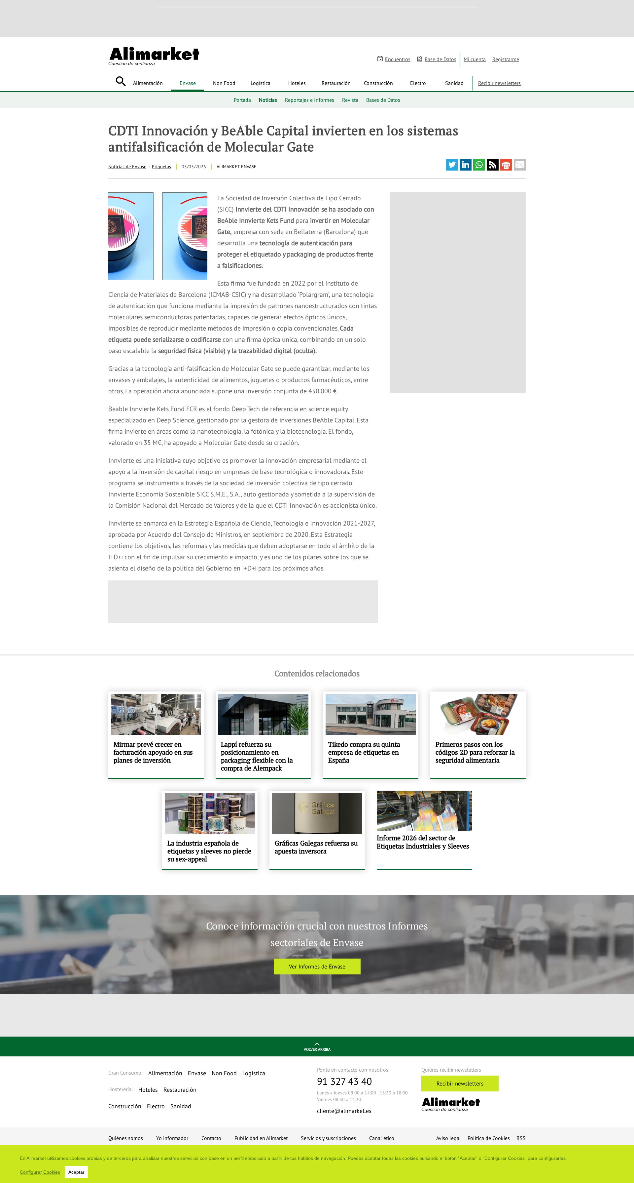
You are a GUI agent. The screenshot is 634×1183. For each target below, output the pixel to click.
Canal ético (381, 1138)
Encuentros (397, 59)
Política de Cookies (489, 1138)
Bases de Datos (383, 100)
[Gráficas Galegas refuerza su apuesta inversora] (317, 830)
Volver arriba (317, 1049)
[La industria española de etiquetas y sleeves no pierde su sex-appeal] (210, 830)
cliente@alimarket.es (344, 1111)
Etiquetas (161, 167)
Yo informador (172, 1138)
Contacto (211, 1138)
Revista (350, 100)
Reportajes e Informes (309, 100)
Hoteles (297, 83)
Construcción (378, 83)
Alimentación (148, 83)
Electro (418, 83)
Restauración (336, 83)
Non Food (224, 83)
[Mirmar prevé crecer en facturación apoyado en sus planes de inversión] (156, 734)
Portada (242, 100)
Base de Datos (440, 59)
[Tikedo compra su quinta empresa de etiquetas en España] (370, 734)
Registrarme (505, 59)
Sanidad (454, 83)
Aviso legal (448, 1138)
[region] (317, 1164)
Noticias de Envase (127, 167)
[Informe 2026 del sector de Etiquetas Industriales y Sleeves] (424, 830)
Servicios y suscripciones (328, 1138)
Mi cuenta (475, 59)
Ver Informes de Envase (317, 966)
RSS (521, 1138)
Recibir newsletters (499, 83)
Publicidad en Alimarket (261, 1138)
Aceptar (76, 1172)
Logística (260, 83)
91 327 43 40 (344, 1081)
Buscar (120, 81)
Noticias (268, 100)
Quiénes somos (125, 1138)
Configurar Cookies (40, 1172)
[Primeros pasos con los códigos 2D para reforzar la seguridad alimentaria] (478, 734)
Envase (188, 83)
